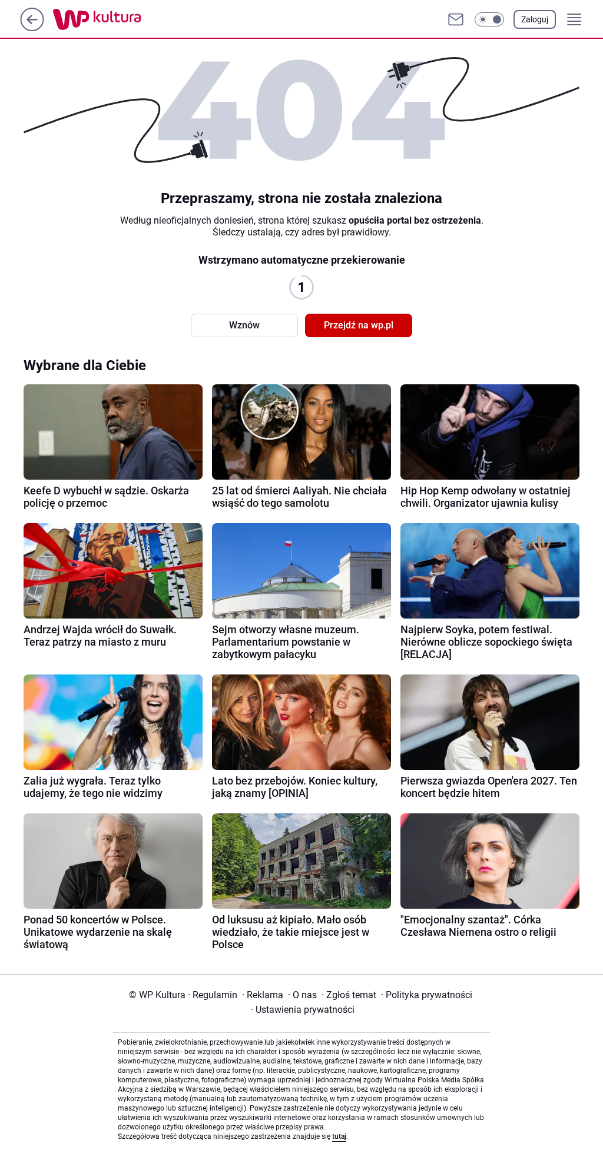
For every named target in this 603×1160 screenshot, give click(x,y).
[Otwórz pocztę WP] (455, 19)
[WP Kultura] (123, 19)
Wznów (244, 325)
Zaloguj (534, 19)
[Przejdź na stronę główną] (32, 28)
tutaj (339, 1136)
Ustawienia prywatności (302, 1009)
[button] (489, 19)
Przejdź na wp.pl (358, 325)
